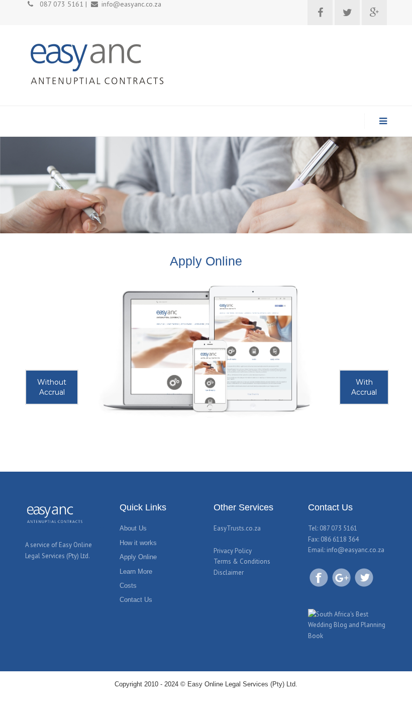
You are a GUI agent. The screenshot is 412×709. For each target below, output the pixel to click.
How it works (138, 543)
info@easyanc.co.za (355, 550)
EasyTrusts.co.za (237, 528)
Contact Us (136, 599)
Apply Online (138, 557)
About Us (133, 528)
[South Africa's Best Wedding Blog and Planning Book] (347, 624)
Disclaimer (229, 572)
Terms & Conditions (242, 561)
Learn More (136, 571)
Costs (128, 585)
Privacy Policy (233, 551)
